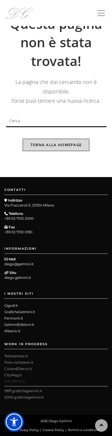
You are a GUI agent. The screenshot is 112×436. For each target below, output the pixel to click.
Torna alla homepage (56, 144)
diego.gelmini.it (17, 277)
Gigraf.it (11, 305)
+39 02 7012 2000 (19, 218)
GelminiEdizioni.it (19, 324)
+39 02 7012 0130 (18, 232)
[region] (56, 383)
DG (17, 12)
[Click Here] (101, 13)
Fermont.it (13, 318)
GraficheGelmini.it (19, 312)
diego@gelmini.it (19, 264)
